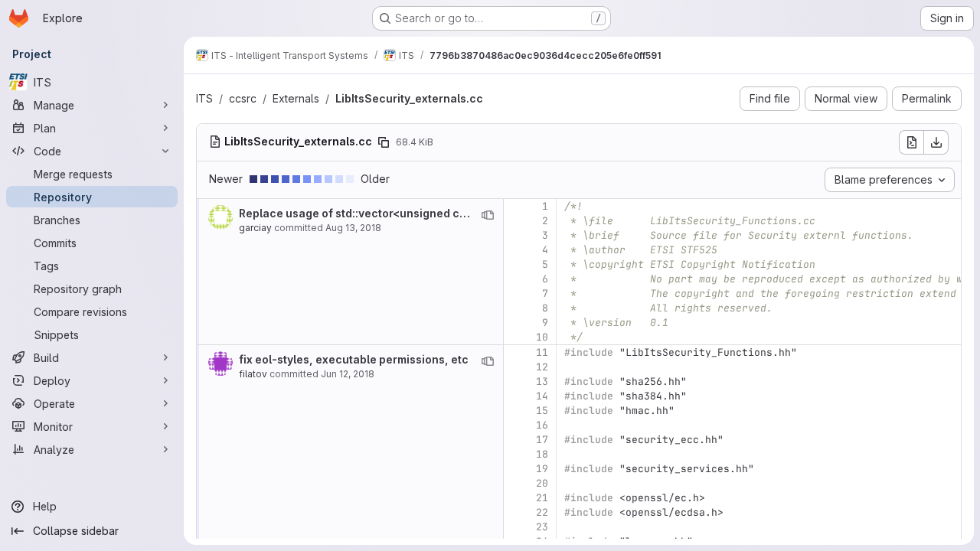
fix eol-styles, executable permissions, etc (354, 359)
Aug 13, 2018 (353, 227)
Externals (296, 98)
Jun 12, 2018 (347, 374)
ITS (204, 98)
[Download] (936, 142)
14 (542, 396)
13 (542, 381)
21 (542, 497)
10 (542, 337)
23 (542, 526)
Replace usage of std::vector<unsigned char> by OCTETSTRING (411, 213)
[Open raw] (911, 142)
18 (542, 454)
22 (542, 512)
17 (542, 439)
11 (542, 352)
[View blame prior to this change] (488, 215)
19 (542, 468)
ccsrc (242, 98)
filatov (253, 374)
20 (542, 483)
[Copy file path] (383, 142)
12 (542, 366)
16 (542, 425)
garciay (255, 227)
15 (542, 410)
